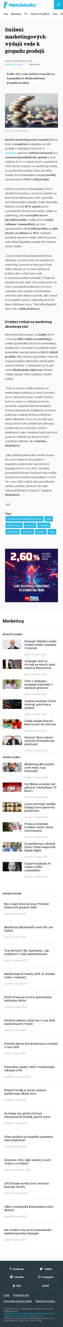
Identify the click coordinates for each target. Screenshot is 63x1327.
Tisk (54, 14)
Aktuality (16, 14)
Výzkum (19, 64)
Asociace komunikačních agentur (24, 518)
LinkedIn (19, 1277)
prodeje (41, 531)
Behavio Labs (14, 525)
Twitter (48, 1269)
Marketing (9, 64)
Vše (6, 14)
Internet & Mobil (39, 14)
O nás (6, 1295)
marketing (12, 531)
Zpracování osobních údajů (17, 1301)
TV (25, 14)
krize (52, 531)
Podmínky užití (21, 1295)
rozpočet (27, 531)
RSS (18, 1286)
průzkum (44, 525)
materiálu (11, 153)
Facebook (18, 1269)
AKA (48, 518)
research (30, 525)
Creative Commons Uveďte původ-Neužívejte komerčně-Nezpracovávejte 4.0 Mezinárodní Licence (30, 1314)
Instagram (48, 1277)
